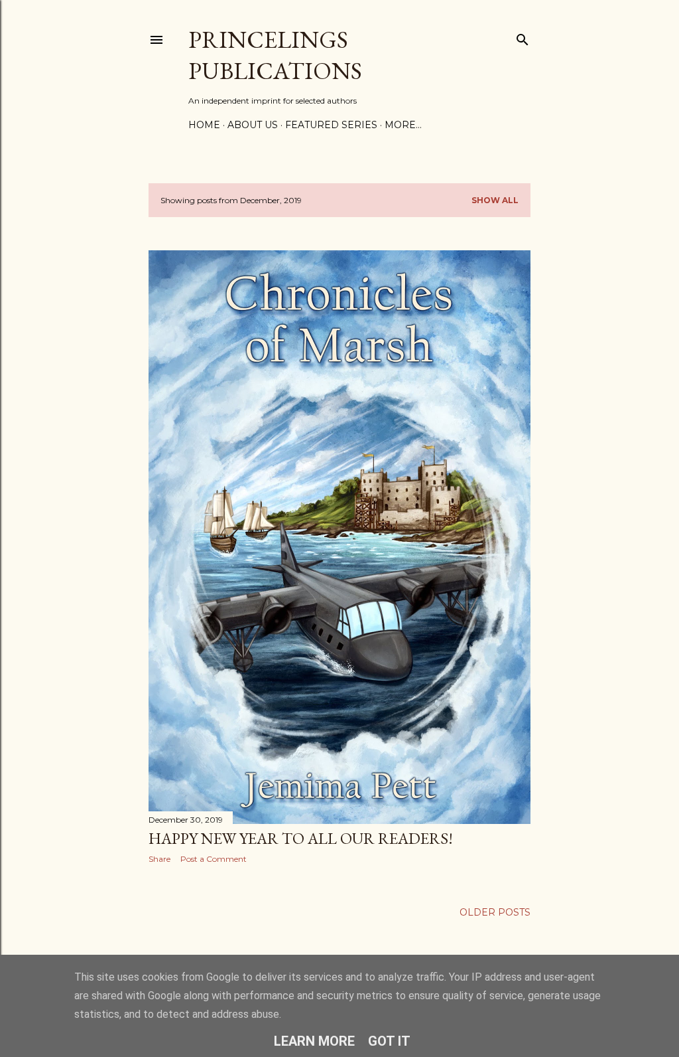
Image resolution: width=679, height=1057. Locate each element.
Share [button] (159, 859)
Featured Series (331, 125)
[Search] (522, 37)
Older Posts (495, 912)
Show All (495, 200)
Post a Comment (213, 859)
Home (204, 125)
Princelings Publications (275, 55)
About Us (252, 125)
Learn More (314, 1041)
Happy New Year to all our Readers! (301, 838)
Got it (389, 1041)
